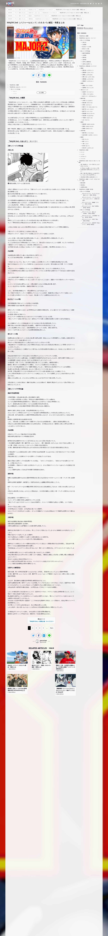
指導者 (81, 137)
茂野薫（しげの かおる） (87, 74)
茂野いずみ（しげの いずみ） (88, 77)
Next (51, 628)
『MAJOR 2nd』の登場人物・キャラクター (88, 66)
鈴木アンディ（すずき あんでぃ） (89, 96)
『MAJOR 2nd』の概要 (14, 85)
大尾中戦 (84, 59)
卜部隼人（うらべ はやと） (88, 94)
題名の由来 (82, 182)
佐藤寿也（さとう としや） (88, 87)
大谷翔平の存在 (83, 187)
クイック (82, 152)
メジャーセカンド (89, 28)
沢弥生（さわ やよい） (87, 104)
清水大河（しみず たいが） (88, 148)
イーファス (82, 158)
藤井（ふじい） (85, 141)
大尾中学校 (82, 130)
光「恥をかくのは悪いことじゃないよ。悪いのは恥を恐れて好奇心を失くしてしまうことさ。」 (89, 169)
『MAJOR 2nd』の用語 (83, 150)
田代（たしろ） (85, 139)
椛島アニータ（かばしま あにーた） (90, 107)
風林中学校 (82, 98)
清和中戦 (84, 57)
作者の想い (82, 185)
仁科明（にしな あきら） (87, 100)
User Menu (83, 3)
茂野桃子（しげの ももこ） (88, 81)
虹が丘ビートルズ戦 (86, 46)
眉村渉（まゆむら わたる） (88, 126)
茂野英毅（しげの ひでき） (88, 79)
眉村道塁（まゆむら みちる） (88, 124)
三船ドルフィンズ (84, 89)
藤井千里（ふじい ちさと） (88, 109)
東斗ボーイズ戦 (85, 48)
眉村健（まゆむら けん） (87, 128)
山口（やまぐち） (86, 120)
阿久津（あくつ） (86, 145)
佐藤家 (81, 83)
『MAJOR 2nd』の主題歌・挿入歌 (86, 189)
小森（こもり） (85, 143)
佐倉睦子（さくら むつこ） (88, 92)
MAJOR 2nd (80, 28)
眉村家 (81, 122)
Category (73, 3)
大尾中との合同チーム (87, 64)
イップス (82, 154)
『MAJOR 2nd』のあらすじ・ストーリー (17, 87)
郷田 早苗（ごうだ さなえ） (88, 132)
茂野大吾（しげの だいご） (88, 70)
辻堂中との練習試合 (86, 61)
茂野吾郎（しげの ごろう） (88, 72)
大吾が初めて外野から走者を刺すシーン (89, 177)
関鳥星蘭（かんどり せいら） (88, 113)
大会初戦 (15, 93)
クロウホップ (83, 156)
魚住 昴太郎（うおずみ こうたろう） (90, 135)
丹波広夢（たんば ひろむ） (88, 115)
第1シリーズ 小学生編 (15, 89)
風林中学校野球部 (86, 53)
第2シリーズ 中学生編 (85, 51)
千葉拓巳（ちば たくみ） (87, 117)
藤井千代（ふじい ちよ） (87, 111)
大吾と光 (15, 91)
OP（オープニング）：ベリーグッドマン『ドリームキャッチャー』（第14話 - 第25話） (91, 199)
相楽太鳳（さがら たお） (87, 102)
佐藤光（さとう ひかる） (87, 85)
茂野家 (81, 68)
